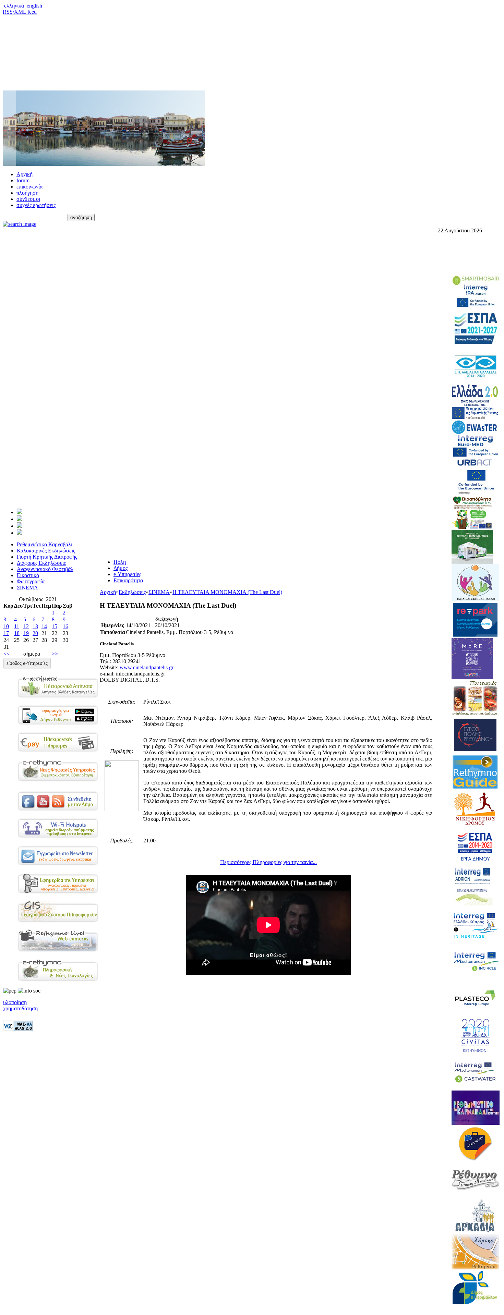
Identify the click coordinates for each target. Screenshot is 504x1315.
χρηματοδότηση (20, 1008)
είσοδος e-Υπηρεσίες (27, 663)
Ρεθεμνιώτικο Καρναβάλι (44, 544)
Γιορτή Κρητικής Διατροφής (47, 557)
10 (6, 626)
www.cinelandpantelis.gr (146, 667)
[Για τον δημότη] (19, 512)
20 (35, 633)
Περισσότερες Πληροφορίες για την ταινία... (268, 862)
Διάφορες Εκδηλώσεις (41, 563)
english (34, 6)
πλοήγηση (27, 193)
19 (26, 633)
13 (35, 626)
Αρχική (24, 174)
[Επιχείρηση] (19, 526)
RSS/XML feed (20, 12)
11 (16, 626)
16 (65, 626)
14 (44, 626)
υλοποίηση (15, 1002)
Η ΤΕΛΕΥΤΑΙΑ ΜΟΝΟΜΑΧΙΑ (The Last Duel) (227, 592)
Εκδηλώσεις (132, 592)
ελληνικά (14, 6)
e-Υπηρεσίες (127, 574)
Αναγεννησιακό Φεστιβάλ (45, 569)
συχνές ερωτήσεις (36, 205)
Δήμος (120, 568)
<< (6, 654)
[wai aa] (18, 1029)
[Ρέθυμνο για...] (19, 533)
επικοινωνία (29, 187)
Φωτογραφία (31, 581)
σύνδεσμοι (28, 199)
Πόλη (119, 562)
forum (22, 180)
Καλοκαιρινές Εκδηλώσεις (46, 550)
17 (6, 633)
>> (55, 654)
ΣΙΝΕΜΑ (27, 587)
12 (26, 626)
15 (54, 626)
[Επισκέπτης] (19, 519)
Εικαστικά (28, 575)
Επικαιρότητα (128, 580)
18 (17, 633)
